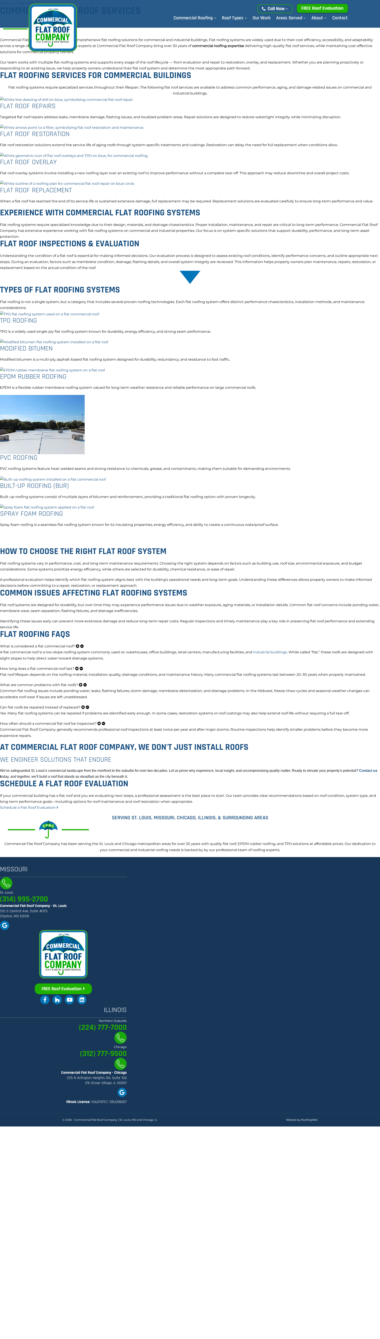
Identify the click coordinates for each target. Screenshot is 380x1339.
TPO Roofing (18, 320)
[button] (190, 646)
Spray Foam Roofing (31, 513)
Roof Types (233, 18)
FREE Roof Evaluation (322, 8)
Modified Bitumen (26, 348)
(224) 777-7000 (103, 1028)
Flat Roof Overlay (28, 162)
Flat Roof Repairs (28, 106)
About (317, 18)
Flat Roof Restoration (35, 133)
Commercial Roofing (194, 18)
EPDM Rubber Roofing (33, 376)
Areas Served (289, 18)
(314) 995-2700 (24, 899)
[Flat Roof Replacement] (67, 183)
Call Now (276, 9)
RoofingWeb (309, 1119)
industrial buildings (270, 652)
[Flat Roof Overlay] (74, 155)
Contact (340, 18)
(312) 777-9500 (103, 1054)
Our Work (261, 18)
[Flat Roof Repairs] (66, 99)
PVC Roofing (18, 457)
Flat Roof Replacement (36, 190)
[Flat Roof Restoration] (72, 127)
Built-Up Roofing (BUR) (34, 485)
